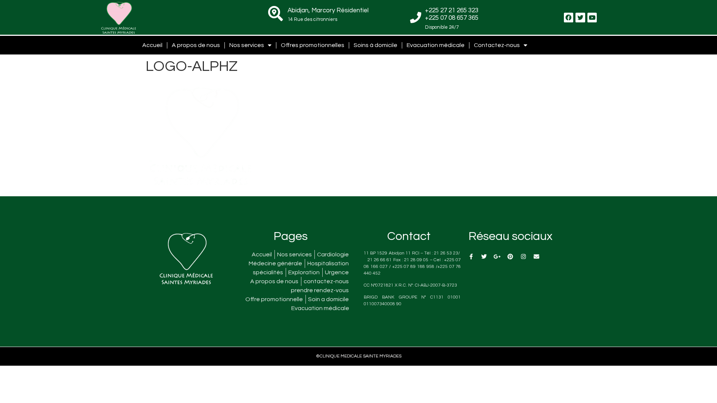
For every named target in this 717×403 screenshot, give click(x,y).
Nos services (246, 45)
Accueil (152, 45)
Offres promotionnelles (312, 45)
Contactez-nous (497, 45)
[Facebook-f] (471, 256)
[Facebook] (569, 17)
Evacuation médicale (436, 45)
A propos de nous (196, 45)
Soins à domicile (375, 45)
